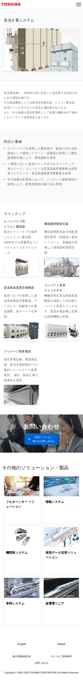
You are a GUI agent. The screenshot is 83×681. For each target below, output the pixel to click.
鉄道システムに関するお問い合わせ (44, 439)
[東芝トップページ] (12, 4)
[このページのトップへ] (76, 675)
